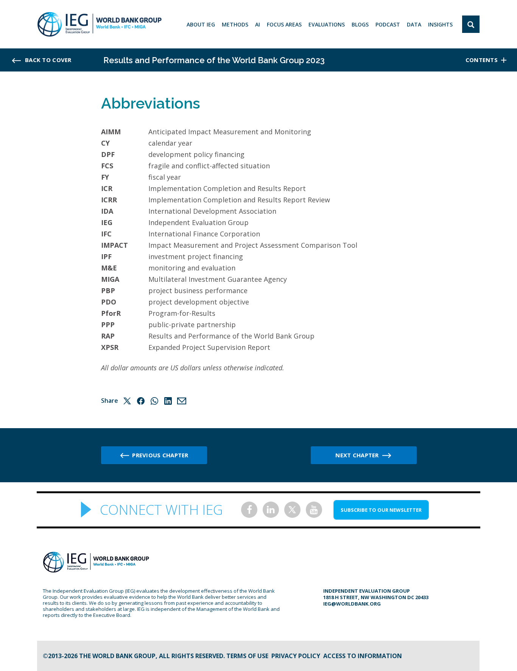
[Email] (181, 401)
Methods (235, 24)
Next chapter (356, 455)
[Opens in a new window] (249, 510)
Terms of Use (247, 656)
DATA (414, 24)
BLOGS (360, 24)
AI (257, 24)
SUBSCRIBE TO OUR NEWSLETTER (381, 509)
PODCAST (387, 24)
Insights (440, 24)
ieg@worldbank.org (352, 603)
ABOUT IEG (201, 24)
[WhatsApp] (154, 401)
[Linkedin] (168, 401)
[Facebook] (140, 401)
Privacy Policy (295, 656)
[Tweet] (127, 401)
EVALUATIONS (326, 24)
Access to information (362, 656)
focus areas (284, 24)
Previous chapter (160, 455)
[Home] (99, 24)
